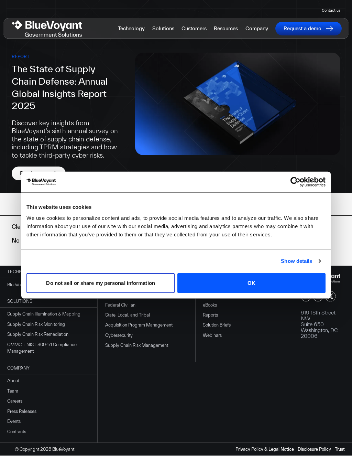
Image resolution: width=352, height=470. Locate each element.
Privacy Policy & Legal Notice (264, 449)
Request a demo (302, 28)
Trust (340, 449)
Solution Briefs (217, 325)
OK (251, 283)
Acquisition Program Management (139, 325)
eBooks (210, 305)
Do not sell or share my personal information (100, 283)
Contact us (331, 10)
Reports (210, 315)
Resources (226, 28)
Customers (194, 28)
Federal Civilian (120, 305)
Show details (296, 261)
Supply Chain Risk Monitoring (36, 324)
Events (14, 421)
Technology (131, 28)
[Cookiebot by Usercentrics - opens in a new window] (295, 182)
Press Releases (21, 411)
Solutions (163, 28)
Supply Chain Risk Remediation (37, 334)
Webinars (212, 335)
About (13, 380)
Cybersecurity (119, 335)
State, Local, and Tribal (127, 315)
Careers (14, 401)
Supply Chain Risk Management (136, 345)
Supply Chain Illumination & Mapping (43, 314)
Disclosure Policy (314, 449)
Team (12, 391)
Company (256, 28)
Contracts (16, 431)
